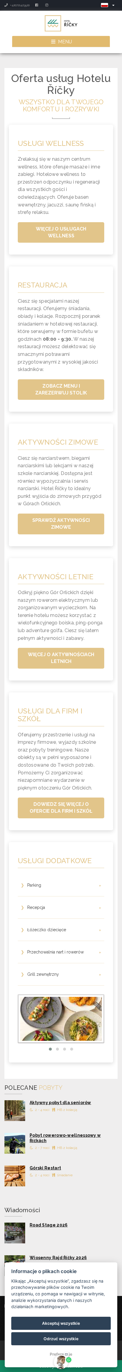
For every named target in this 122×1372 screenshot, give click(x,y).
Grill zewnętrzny (61, 975)
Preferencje (61, 1354)
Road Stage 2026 (49, 1225)
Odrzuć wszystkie (61, 1338)
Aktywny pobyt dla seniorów (60, 1102)
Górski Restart (45, 1168)
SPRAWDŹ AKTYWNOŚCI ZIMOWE (61, 523)
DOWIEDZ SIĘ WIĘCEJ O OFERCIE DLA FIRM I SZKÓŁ (61, 807)
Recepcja (61, 908)
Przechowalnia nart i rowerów (61, 953)
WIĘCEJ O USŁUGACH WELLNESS (61, 232)
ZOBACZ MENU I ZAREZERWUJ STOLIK (61, 389)
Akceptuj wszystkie (61, 1323)
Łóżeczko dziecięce (61, 930)
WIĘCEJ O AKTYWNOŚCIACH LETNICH (61, 658)
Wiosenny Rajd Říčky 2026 (58, 1257)
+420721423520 (19, 5)
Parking (61, 886)
